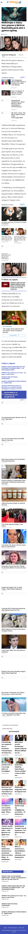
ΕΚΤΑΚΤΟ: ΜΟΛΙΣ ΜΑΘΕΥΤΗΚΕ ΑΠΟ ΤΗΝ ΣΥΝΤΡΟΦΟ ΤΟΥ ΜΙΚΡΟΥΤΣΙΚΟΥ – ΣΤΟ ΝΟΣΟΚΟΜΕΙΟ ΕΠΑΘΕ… (13, 368)
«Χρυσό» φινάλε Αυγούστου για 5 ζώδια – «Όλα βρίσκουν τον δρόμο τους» (7, 830)
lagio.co (14, 931)
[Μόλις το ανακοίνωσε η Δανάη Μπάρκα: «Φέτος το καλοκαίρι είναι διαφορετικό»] (20, 842)
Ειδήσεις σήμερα (8, 363)
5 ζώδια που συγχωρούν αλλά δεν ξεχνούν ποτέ (20, 789)
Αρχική (5, 927)
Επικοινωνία (21, 927)
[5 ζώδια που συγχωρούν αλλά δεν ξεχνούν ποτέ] (20, 783)
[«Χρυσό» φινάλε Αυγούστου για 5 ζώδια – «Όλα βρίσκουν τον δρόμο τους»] (7, 822)
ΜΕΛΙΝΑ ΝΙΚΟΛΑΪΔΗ (7, 728)
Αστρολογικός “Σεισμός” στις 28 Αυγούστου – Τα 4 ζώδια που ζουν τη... (20, 830)
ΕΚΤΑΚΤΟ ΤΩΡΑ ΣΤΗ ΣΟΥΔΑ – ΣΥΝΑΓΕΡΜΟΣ (10, 377)
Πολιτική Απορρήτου (13, 927)
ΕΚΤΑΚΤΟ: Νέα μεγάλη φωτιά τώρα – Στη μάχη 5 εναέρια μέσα (14, 373)
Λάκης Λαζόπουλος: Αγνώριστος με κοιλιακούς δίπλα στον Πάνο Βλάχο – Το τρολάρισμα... (7, 853)
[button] (14, 14)
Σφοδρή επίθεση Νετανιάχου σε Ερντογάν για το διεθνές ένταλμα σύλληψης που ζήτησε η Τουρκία (12, 387)
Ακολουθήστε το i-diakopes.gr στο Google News (11, 394)
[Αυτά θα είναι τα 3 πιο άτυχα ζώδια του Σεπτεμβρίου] (7, 760)
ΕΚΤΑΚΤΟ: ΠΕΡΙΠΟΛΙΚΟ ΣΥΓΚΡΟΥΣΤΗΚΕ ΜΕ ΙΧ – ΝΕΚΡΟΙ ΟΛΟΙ (14, 382)
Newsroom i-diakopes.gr (9, 55)
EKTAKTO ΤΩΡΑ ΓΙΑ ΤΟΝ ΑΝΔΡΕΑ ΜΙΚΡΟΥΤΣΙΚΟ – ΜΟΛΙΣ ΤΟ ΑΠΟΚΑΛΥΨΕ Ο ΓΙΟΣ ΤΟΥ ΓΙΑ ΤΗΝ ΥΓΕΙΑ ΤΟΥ (18, 286)
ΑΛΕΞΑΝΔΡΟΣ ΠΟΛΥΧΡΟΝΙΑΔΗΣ (10, 725)
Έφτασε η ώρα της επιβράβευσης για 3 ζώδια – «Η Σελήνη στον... (20, 810)
